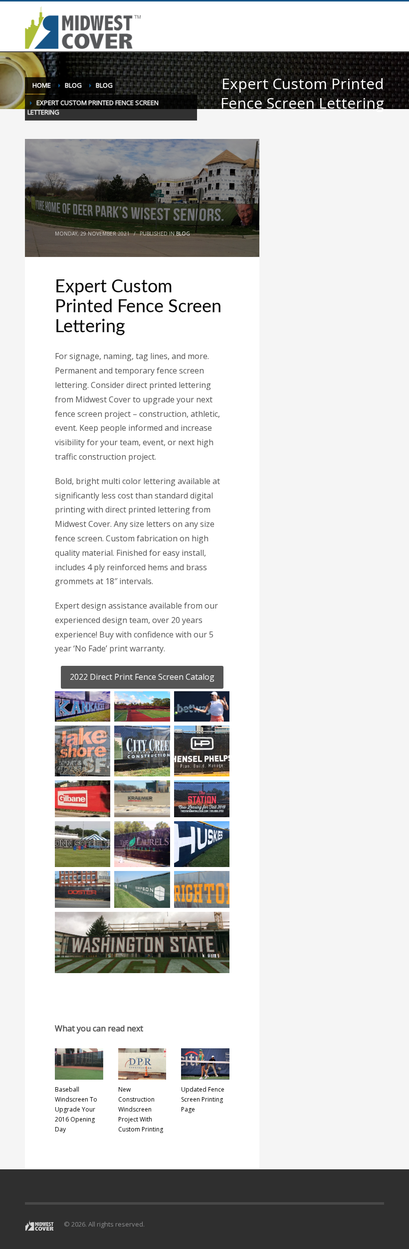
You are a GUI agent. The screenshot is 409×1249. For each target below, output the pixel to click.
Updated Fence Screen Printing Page (202, 1099)
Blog (183, 233)
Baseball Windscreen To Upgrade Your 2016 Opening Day (76, 1109)
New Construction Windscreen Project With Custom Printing (140, 1109)
